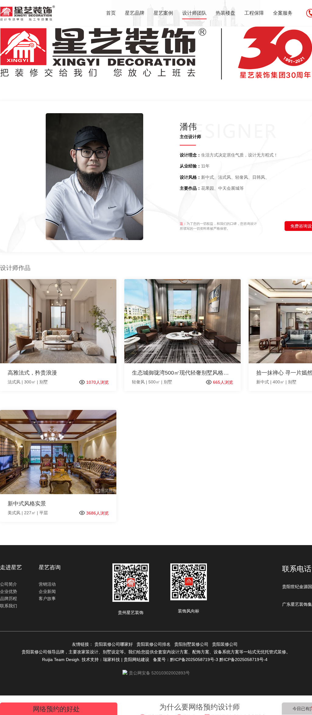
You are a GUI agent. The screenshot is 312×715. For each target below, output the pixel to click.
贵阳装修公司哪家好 (114, 644)
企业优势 (8, 591)
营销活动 (47, 584)
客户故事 (47, 598)
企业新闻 (47, 591)
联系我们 (8, 605)
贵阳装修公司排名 (154, 644)
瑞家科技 (111, 659)
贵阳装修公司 (226, 644)
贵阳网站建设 (136, 659)
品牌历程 (8, 598)
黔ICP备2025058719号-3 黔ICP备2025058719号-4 (220, 659)
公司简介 (8, 584)
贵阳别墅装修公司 (192, 644)
